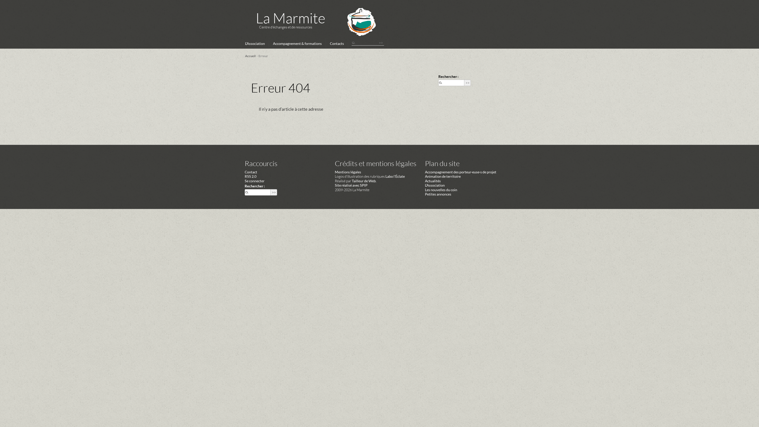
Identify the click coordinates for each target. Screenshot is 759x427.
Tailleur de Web (364, 181)
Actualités (433, 181)
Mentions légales (348, 172)
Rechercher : (448, 76)
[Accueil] (356, 27)
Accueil (250, 56)
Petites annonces (438, 194)
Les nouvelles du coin (441, 190)
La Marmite (290, 17)
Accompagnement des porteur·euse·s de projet (460, 172)
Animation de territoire (443, 176)
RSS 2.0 (250, 176)
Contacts (337, 43)
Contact (251, 172)
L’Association (255, 43)
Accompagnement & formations (297, 43)
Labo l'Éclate (395, 176)
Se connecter (254, 181)
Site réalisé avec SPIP (351, 185)
